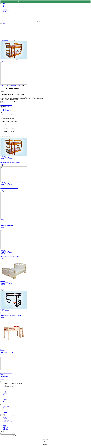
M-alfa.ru (5, 412)
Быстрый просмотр (4, 157)
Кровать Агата (6, 406)
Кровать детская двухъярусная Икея (8, 59)
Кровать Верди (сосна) (6, 225)
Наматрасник (6, 401)
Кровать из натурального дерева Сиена (11, 286)
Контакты (5, 393)
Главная (2, 40)
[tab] (39, 109)
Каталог (4, 391)
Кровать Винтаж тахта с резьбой (9, 188)
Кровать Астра (6, 407)
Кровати (6, 40)
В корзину (3, 102)
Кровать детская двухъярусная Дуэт (10, 256)
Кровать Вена (4, 376)
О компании (5, 394)
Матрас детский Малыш (8, 409)
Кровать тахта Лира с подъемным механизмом (10, 85)
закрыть (2, 432)
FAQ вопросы (6, 392)
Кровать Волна (6, 408)
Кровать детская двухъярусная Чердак (10, 315)
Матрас (4, 400)
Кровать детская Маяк (6, 352)
